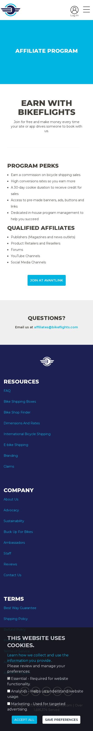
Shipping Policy (16, 619)
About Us (11, 499)
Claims (9, 466)
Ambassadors (14, 543)
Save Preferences (61, 720)
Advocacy (11, 510)
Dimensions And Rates (22, 423)
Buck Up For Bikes (18, 532)
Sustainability (14, 521)
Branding (11, 456)
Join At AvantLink (46, 280)
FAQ (7, 391)
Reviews (10, 564)
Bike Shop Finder (17, 412)
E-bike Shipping (16, 445)
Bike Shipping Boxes (20, 402)
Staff (7, 553)
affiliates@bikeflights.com (56, 327)
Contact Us (12, 575)
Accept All (24, 720)
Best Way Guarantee (20, 608)
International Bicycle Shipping (27, 434)
